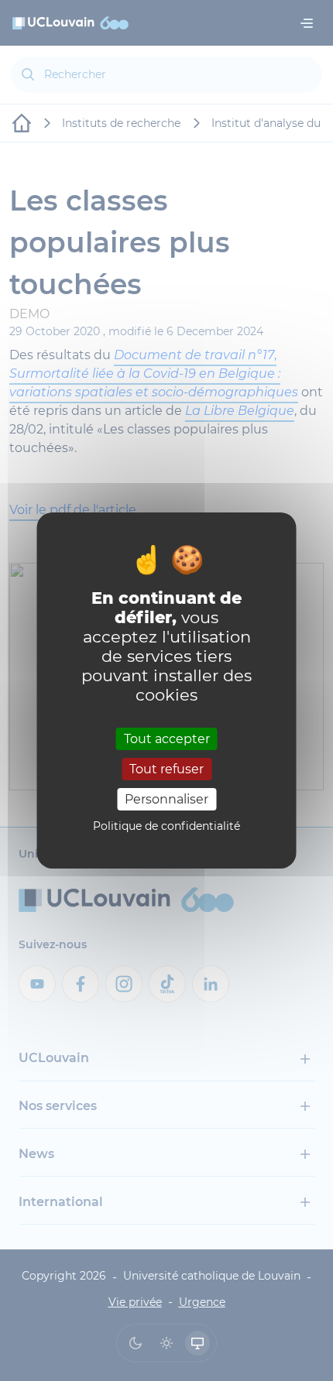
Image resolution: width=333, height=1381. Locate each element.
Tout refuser (166, 769)
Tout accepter (167, 738)
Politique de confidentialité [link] (166, 826)
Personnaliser (166, 799)
